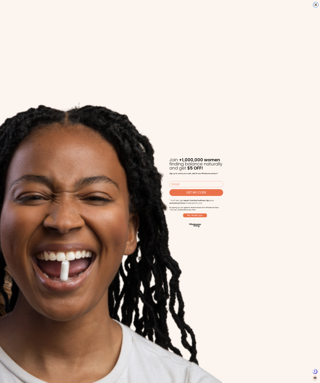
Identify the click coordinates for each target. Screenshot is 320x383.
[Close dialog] (315, 4)
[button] (315, 377)
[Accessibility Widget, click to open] (315, 371)
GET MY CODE (196, 192)
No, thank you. (195, 215)
